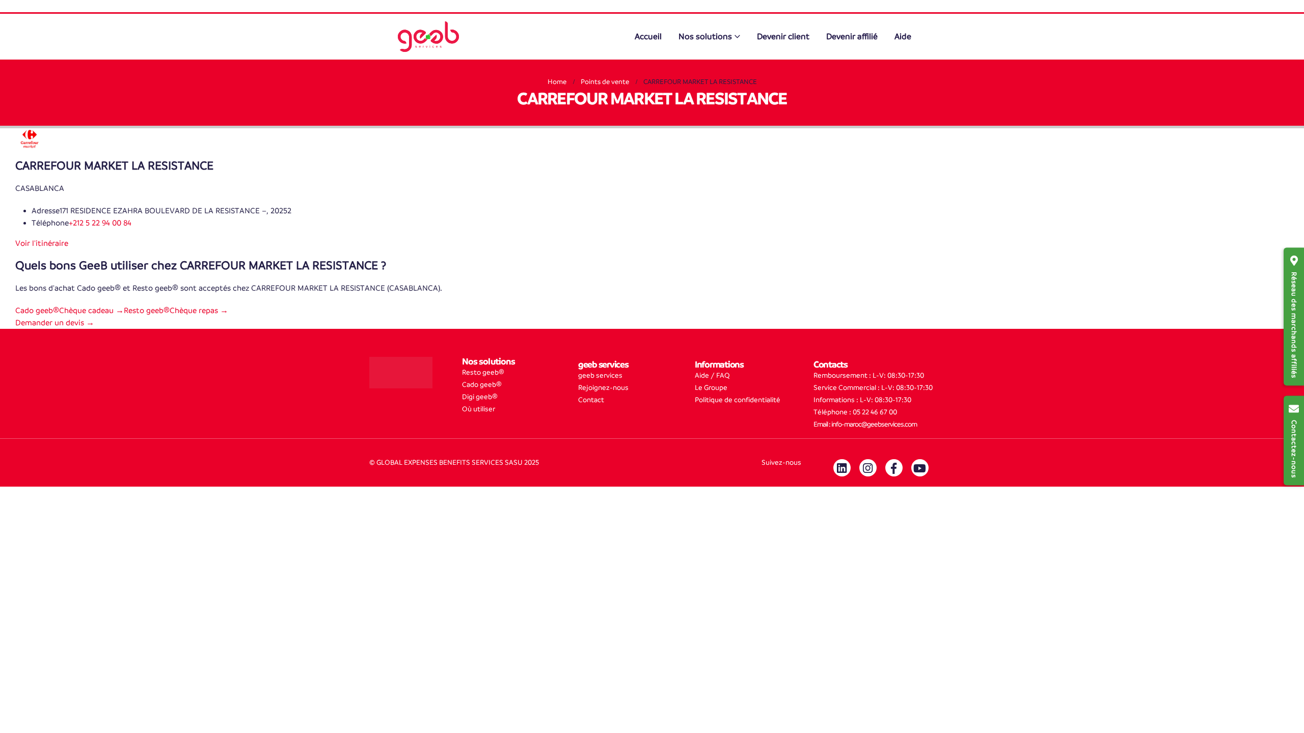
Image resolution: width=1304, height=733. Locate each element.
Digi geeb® (480, 397)
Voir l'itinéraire (41, 243)
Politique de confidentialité (737, 400)
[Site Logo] (428, 36)
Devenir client (783, 36)
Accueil (648, 36)
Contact (591, 400)
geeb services (600, 375)
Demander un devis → (54, 322)
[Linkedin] (842, 467)
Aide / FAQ (712, 375)
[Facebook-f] (894, 467)
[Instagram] (868, 467)
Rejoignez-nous (603, 387)
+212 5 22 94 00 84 (100, 222)
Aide (902, 36)
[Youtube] (920, 467)
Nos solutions (705, 36)
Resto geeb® (483, 372)
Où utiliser (478, 409)
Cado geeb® (482, 384)
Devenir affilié (852, 36)
